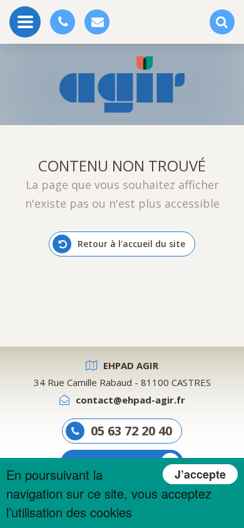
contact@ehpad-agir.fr (130, 399)
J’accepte (200, 474)
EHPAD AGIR (130, 365)
